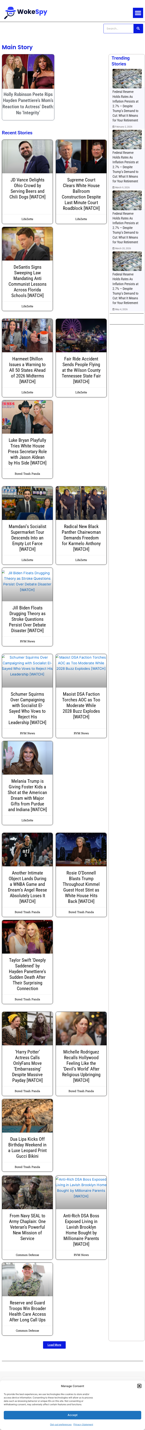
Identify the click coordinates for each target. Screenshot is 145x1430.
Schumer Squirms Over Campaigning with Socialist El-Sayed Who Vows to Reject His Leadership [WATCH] (27, 708)
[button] (139, 1386)
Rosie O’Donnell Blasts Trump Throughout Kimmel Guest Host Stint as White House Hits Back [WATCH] (81, 887)
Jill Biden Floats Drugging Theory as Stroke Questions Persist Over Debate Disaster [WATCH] (27, 619)
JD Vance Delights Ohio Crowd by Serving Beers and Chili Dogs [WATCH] (27, 188)
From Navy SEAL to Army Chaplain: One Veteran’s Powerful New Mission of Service (27, 1227)
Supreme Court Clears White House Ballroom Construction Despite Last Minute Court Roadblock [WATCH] (81, 194)
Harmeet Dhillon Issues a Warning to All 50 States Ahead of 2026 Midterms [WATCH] (27, 370)
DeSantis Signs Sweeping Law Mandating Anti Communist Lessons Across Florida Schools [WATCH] (27, 281)
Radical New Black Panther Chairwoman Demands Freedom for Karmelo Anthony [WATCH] (81, 538)
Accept (73, 1415)
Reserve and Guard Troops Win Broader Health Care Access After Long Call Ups (27, 1311)
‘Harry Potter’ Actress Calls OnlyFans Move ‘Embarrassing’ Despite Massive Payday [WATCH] (27, 1066)
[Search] (138, 28)
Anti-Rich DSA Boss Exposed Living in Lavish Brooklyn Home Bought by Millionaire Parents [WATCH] (81, 1230)
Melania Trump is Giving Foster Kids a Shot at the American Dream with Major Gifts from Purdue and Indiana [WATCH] (27, 795)
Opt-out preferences (61, 1424)
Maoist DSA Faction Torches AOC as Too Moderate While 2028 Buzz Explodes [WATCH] (81, 705)
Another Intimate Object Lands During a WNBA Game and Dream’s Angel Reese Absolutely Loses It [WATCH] (27, 887)
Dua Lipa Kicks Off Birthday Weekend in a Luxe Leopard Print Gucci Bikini (27, 1147)
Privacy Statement (83, 1424)
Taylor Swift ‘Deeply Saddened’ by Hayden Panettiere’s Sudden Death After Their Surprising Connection (27, 974)
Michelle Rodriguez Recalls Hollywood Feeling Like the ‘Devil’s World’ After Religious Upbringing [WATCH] (81, 1066)
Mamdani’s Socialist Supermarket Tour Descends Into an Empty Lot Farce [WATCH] (27, 538)
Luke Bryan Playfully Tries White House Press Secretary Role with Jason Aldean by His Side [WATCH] (27, 451)
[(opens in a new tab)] (127, 78)
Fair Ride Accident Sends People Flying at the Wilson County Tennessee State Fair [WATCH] (81, 370)
